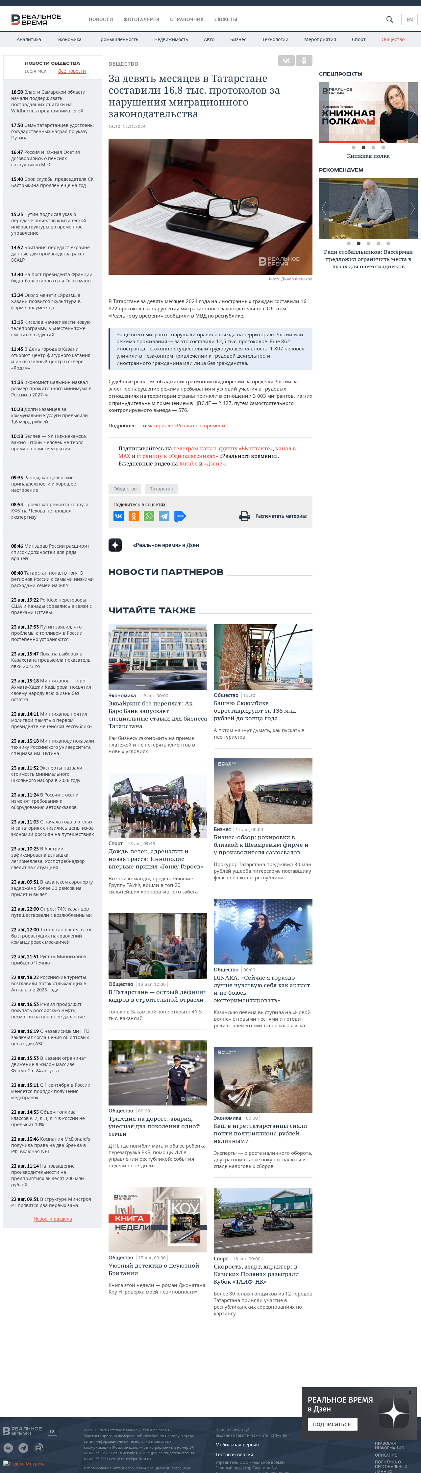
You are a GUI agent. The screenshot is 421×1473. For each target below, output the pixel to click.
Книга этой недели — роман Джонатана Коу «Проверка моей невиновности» (157, 1278)
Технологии (275, 39)
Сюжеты (225, 19)
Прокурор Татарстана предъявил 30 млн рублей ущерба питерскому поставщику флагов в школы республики (262, 857)
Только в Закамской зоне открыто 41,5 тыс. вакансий (158, 1004)
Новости (101, 19)
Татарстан (161, 489)
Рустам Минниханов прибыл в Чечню (48, 959)
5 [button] (388, 243)
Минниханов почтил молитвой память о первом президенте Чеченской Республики (51, 720)
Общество (393, 39)
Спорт (359, 39)
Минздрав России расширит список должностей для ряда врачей (50, 552)
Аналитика (29, 39)
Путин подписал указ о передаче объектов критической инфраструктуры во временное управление (48, 223)
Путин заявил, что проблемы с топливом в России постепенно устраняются (47, 633)
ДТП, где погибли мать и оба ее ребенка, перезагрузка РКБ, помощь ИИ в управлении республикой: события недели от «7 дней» (158, 1142)
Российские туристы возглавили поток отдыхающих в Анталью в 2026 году (48, 983)
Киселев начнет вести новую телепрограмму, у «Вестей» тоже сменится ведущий (51, 328)
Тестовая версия (234, 1454)
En (410, 19)
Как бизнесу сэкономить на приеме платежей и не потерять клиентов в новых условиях (158, 727)
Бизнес (238, 39)
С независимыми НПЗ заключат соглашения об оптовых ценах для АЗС (50, 1037)
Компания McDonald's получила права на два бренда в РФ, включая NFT (50, 1145)
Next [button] (413, 112)
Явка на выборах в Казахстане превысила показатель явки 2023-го (50, 660)
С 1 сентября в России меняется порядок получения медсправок (50, 1091)
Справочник (187, 19)
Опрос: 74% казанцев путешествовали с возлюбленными (51, 912)
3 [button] (373, 147)
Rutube (188, 463)
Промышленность (117, 39)
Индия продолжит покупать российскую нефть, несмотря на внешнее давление (48, 1010)
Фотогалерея (142, 19)
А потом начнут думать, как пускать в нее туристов (259, 719)
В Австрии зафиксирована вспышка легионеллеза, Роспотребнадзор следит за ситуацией (48, 857)
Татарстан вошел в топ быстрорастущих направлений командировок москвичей (52, 935)
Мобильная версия (237, 1444)
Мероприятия (320, 39)
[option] (368, 112)
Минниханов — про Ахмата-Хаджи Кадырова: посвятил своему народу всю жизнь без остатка (51, 689)
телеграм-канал (194, 448)
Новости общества (52, 63)
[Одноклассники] (304, 60)
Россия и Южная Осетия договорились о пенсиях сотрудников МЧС (45, 158)
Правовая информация (389, 1445)
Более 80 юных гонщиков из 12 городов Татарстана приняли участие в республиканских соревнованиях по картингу (263, 1290)
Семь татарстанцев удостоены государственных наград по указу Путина (52, 131)
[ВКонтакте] (286, 60)
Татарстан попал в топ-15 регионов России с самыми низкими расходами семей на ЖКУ (52, 579)
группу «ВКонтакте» (246, 448)
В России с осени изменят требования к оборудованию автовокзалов (45, 801)
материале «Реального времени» (187, 425)
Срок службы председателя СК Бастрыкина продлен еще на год (52, 182)
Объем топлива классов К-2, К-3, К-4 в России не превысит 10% (48, 1118)
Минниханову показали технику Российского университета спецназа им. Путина (52, 747)
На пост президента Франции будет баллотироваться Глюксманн (51, 277)
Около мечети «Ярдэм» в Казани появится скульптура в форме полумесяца (46, 301)
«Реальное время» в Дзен (166, 545)
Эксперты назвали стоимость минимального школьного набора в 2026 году (46, 774)
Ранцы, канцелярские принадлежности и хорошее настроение (43, 483)
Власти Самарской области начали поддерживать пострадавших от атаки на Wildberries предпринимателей (48, 101)
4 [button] (383, 147)
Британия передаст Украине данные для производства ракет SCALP (50, 253)
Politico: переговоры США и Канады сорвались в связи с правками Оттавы (51, 606)
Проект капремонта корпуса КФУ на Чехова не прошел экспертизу (49, 510)
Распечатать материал (282, 516)
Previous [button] (324, 112)
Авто (209, 39)
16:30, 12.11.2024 (127, 126)
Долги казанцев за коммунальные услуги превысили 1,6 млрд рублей (49, 415)
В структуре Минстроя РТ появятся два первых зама (51, 1202)
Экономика (69, 39)
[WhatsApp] (149, 516)
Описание (386, 1455)
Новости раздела (53, 1219)
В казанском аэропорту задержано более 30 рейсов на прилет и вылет (52, 888)
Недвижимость (171, 39)
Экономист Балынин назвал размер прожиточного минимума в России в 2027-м (51, 388)
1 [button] (353, 147)
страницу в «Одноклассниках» (177, 455)
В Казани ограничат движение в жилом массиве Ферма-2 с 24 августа (48, 1064)
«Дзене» (214, 463)
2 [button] (363, 147)
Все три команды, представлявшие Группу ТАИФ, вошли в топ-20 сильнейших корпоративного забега (156, 871)
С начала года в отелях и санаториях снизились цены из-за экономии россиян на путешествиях (52, 828)
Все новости (72, 71)
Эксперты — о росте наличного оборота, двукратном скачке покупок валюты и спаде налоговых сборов (263, 1145)
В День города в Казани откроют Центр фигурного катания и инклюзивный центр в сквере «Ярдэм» (50, 358)
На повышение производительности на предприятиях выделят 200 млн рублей (47, 1175)
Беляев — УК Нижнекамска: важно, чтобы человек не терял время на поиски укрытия (49, 442)
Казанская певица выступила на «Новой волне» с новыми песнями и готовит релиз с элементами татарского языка (262, 1001)
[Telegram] (164, 516)
